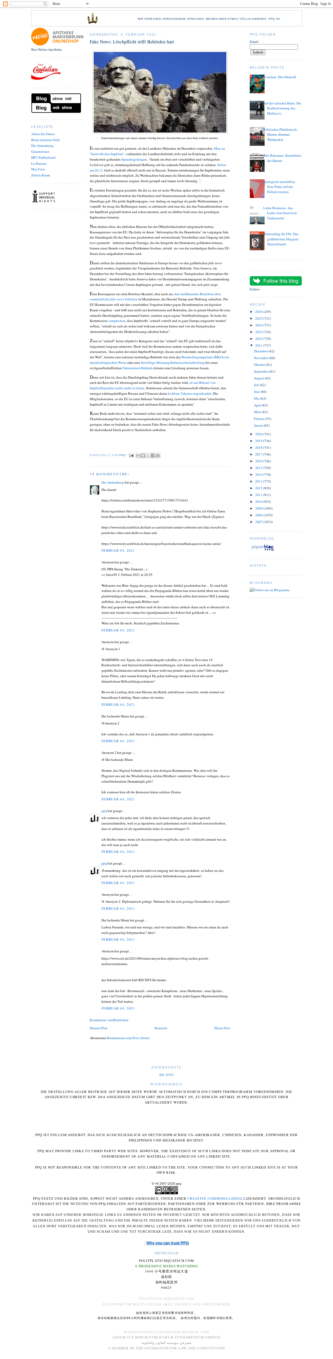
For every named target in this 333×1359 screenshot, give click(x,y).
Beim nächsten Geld (45, 139)
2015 (259, 467)
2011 (259, 494)
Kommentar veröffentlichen (109, 1020)
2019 (259, 440)
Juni (257, 391)
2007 (259, 521)
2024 (259, 325)
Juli (257, 384)
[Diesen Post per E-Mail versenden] (138, 455)
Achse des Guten (43, 133)
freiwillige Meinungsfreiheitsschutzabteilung (173, 362)
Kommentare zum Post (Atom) (128, 1037)
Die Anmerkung (42, 145)
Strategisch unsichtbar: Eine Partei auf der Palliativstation (279, 186)
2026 (259, 311)
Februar (259, 418)
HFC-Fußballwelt (43, 157)
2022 (259, 338)
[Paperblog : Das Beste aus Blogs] (263, 550)
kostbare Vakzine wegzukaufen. (189, 393)
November (261, 357)
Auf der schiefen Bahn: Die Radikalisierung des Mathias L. (282, 108)
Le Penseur (39, 163)
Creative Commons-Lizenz (214, 1198)
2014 (259, 474)
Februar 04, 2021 (118, 550)
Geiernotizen (40, 151)
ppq (104, 810)
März (258, 412)
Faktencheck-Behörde (138, 368)
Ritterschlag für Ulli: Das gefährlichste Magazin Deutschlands (281, 239)
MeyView (38, 169)
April (258, 405)
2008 (259, 515)
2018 (259, 447)
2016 (259, 461)
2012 (259, 488)
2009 (259, 508)
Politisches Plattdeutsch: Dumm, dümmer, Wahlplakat (280, 134)
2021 (259, 345)
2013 (259, 481)
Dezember (261, 351)
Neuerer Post (98, 1028)
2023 (259, 331)
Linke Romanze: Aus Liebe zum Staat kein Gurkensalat (280, 213)
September (262, 371)
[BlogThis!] (143, 455)
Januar (259, 425)
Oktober (260, 364)
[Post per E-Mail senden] (131, 455)
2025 (259, 318)
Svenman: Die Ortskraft (279, 77)
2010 (259, 501)
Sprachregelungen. (135, 159)
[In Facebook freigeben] (153, 455)
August (259, 378)
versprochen (116, 320)
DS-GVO (166, 1074)
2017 (259, 454)
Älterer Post (222, 1028)
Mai (257, 398)
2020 (259, 434)
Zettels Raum (40, 175)
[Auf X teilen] (148, 455)
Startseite (160, 1028)
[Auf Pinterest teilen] (158, 455)
